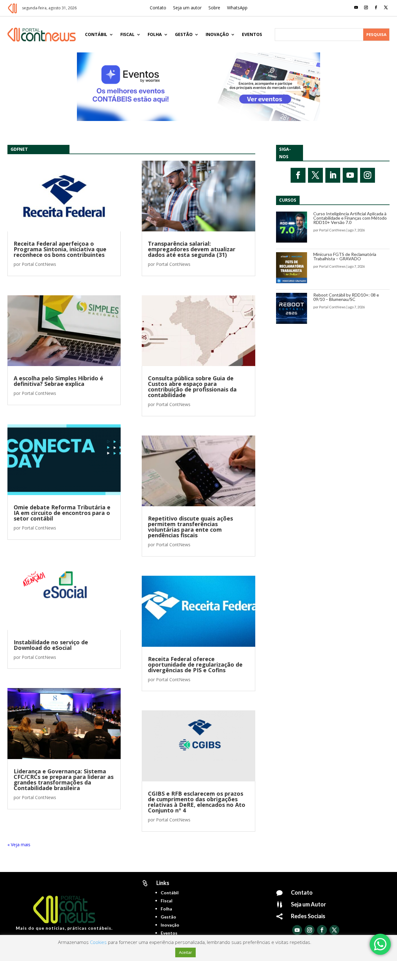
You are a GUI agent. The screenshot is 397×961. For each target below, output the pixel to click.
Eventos (252, 34)
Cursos (287, 200)
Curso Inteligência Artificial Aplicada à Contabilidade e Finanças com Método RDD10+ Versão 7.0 (350, 218)
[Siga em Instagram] (366, 7)
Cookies (98, 942)
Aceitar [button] (185, 952)
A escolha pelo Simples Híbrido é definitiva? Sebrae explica (58, 380)
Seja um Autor (308, 904)
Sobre (214, 8)
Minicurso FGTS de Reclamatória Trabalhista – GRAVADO (344, 256)
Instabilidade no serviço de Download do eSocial (51, 644)
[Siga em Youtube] (356, 7)
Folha (155, 34)
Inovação (217, 34)
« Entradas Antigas (26, 844)
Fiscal (127, 34)
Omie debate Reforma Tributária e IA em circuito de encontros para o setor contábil (62, 512)
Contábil (96, 34)
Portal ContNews (39, 264)
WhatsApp (237, 8)
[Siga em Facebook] (376, 7)
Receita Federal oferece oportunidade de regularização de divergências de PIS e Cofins (195, 664)
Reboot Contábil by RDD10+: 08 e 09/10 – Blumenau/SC (346, 297)
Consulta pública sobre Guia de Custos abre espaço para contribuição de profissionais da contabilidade (192, 386)
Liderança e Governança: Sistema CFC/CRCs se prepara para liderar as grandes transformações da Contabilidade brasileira (64, 779)
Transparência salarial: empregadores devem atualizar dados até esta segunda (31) (191, 249)
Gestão (184, 34)
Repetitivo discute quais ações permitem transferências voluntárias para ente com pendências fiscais (190, 527)
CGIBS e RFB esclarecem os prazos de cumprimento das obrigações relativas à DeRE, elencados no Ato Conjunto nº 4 (196, 802)
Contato (158, 8)
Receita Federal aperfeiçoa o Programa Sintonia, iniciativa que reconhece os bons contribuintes (60, 249)
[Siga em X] (386, 7)
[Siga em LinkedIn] (332, 175)
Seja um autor (187, 8)
